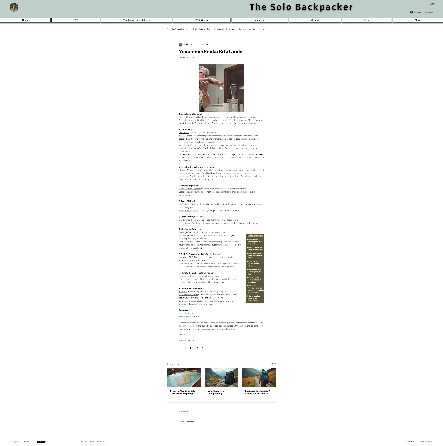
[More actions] (262, 44)
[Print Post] (202, 348)
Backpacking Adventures (224, 29)
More (262, 29)
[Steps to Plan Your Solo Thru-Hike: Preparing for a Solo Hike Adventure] (184, 377)
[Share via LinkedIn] (191, 348)
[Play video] (221, 88)
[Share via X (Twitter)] (185, 348)
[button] (432, 4)
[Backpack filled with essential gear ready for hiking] (221, 377)
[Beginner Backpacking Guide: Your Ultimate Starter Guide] (259, 377)
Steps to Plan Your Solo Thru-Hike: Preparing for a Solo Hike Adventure (183, 392)
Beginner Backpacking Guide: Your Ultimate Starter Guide (257, 392)
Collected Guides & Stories (177, 29)
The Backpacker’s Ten (201, 29)
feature (183, 334)
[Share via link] (197, 348)
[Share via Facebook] (180, 348)
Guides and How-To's (246, 29)
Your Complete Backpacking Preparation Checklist (220, 392)
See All (273, 364)
